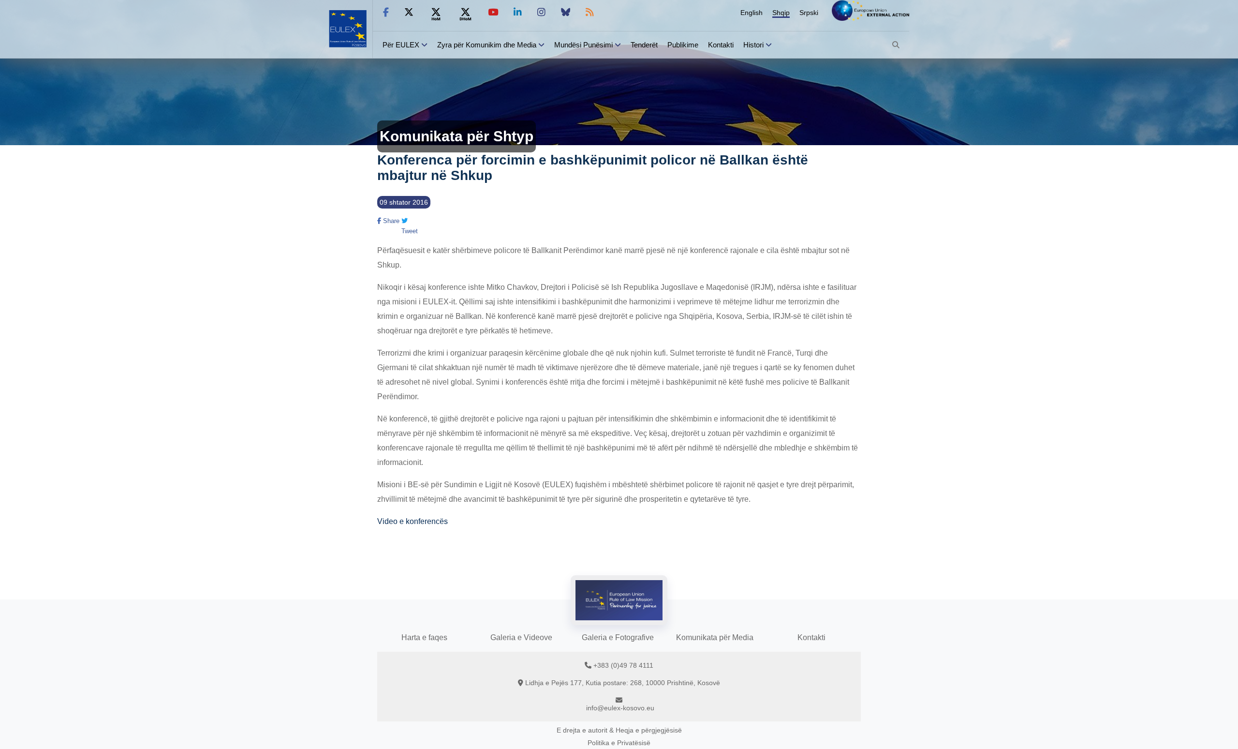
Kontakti (721, 45)
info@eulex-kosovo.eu (620, 708)
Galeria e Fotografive (618, 637)
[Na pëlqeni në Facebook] (386, 12)
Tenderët (644, 45)
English (751, 12)
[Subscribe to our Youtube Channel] (493, 12)
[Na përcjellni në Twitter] (408, 12)
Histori (753, 45)
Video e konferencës (412, 521)
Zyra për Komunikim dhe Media (486, 45)
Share (390, 221)
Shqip (781, 12)
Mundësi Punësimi (583, 45)
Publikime (682, 45)
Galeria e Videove (521, 637)
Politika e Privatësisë (619, 743)
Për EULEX (401, 45)
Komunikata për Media (714, 637)
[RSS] (590, 12)
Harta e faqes (424, 637)
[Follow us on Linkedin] (518, 12)
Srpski (808, 12)
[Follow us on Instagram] (541, 12)
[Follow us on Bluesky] (565, 12)
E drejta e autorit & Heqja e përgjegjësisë (619, 730)
